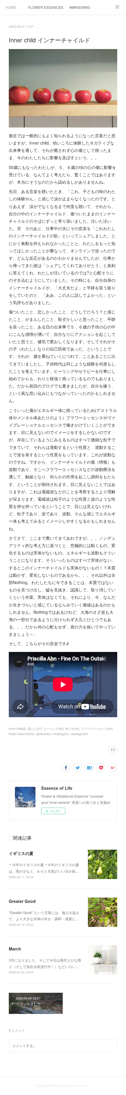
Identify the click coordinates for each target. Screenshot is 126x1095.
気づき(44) (72, 729)
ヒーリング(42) (54, 729)
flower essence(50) (21, 734)
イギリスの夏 (21, 853)
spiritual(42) (44, 734)
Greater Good (22, 901)
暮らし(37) (35, 729)
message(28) (79, 734)
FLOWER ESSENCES (45, 7)
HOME (11, 7)
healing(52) (61, 734)
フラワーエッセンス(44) (97, 729)
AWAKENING (79, 7)
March (15, 949)
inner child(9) (17, 729)
